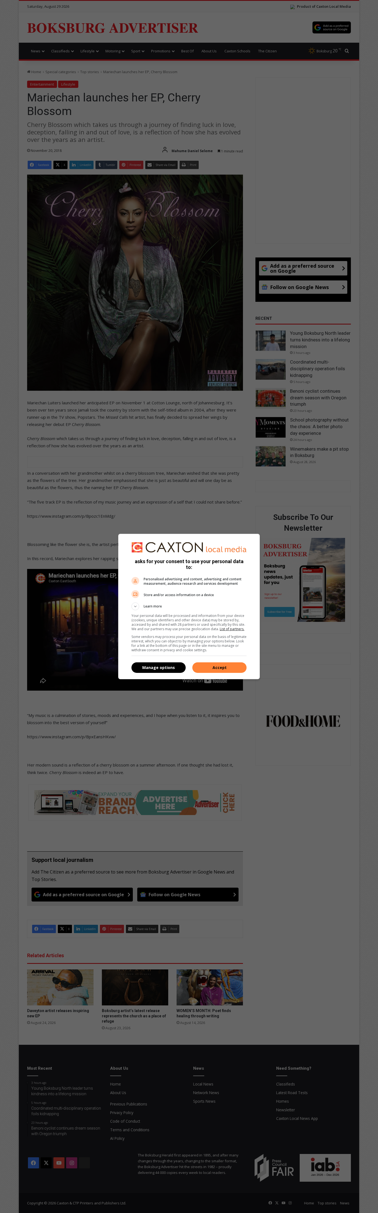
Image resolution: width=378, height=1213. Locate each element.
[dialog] (189, 607)
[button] (189, 606)
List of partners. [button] (232, 629)
